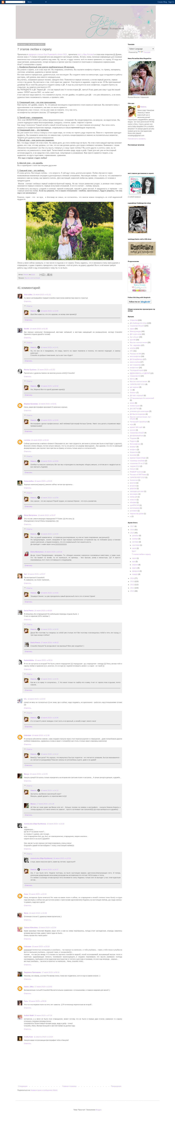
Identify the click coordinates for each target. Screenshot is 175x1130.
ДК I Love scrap (135, 334)
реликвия (133, 511)
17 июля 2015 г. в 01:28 (45, 804)
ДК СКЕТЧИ (134, 409)
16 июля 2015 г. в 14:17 (49, 870)
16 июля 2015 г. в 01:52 (46, 370)
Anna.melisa (29, 481)
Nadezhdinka (29, 660)
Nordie (26, 329)
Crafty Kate (28, 1037)
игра (131, 424)
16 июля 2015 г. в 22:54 (47, 928)
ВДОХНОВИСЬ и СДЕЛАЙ (140, 373)
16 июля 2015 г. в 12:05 (39, 774)
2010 (132, 591)
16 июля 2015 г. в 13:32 (55, 824)
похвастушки (135, 406)
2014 (132, 578)
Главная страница (69, 1086)
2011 (132, 588)
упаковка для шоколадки (139, 411)
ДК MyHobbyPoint (136, 436)
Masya (26, 774)
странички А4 (135, 376)
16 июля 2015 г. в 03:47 (47, 515)
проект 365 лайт (136, 427)
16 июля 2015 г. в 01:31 (42, 295)
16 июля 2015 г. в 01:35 (39, 329)
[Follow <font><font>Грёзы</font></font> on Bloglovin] (139, 303)
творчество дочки (136, 514)
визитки (133, 483)
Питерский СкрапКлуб (138, 422)
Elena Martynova (30, 515)
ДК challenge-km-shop (138, 323)
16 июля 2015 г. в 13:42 (49, 386)
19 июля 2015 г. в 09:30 (37, 1001)
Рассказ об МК (135, 354)
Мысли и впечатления (32, 278)
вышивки (133, 455)
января (135, 574)
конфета (133, 450)
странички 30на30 (137, 326)
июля (134, 548)
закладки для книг (137, 491)
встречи (133, 486)
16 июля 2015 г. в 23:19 (53, 552)
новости (133, 500)
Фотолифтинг (135, 444)
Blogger (98, 1110)
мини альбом (135, 362)
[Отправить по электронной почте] (40, 274)
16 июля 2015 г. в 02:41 (47, 404)
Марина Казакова (31, 404)
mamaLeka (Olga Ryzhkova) (35, 824)
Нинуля (133, 469)
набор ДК (133, 497)
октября (135, 542)
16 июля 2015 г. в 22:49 (38, 913)
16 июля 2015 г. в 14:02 (49, 593)
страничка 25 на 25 (137, 463)
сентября (136, 545)
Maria (26, 913)
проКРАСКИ (134, 505)
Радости (133, 441)
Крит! (134, 551)
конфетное (134, 368)
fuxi (25, 574)
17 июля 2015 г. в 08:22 (50, 643)
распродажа (134, 508)
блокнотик (134, 452)
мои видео (134, 494)
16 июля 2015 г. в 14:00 (49, 534)
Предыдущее (116, 1086)
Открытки (133, 320)
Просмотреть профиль (137, 139)
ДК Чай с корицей (136, 395)
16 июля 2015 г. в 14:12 (49, 754)
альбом (133, 348)
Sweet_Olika (29, 987)
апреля (135, 565)
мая (134, 562)
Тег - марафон (135, 345)
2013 (132, 581)
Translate (146, 52)
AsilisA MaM (29, 1016)
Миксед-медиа (135, 331)
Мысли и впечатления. (139, 382)
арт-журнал (134, 387)
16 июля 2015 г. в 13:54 (49, 498)
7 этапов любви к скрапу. (141, 554)
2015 (132, 533)
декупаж (133, 488)
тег (131, 390)
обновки (133, 502)
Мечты (132, 379)
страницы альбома (137, 461)
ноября (135, 539)
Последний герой (136, 370)
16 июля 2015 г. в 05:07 (36, 574)
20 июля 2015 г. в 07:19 (43, 1016)
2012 (132, 585)
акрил (132, 329)
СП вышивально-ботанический (142, 398)
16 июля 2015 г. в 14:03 (49, 629)
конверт (133, 447)
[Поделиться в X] (46, 274)
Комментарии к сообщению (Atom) (44, 1090)
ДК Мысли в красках (137, 414)
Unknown (27, 735)
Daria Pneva (28, 611)
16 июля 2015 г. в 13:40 (49, 311)
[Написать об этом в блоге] (43, 274)
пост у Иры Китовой (86, 54)
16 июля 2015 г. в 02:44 (40, 440)
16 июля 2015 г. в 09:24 (43, 660)
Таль (26, 1001)
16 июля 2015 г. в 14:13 (49, 790)
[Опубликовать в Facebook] (48, 274)
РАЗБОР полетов (136, 472)
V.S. (25, 699)
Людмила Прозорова (32, 972)
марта (134, 568)
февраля (136, 571)
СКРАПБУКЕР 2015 (137, 477)
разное (132, 430)
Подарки (133, 438)
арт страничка (135, 365)
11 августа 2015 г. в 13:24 (43, 1037)
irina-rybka (28, 295)
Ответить (27, 301)
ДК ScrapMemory (136, 359)
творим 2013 (135, 466)
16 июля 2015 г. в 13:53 (49, 461)
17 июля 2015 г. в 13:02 (43, 987)
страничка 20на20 (137, 433)
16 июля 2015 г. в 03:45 (43, 481)
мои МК (133, 340)
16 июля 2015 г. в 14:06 (49, 718)
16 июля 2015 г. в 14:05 (49, 679)
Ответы (29, 306)
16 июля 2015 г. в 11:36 (40, 735)
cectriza (27, 440)
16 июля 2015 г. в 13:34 (62, 858)
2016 (132, 530)
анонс (132, 403)
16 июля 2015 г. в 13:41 (49, 347)
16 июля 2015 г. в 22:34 (37, 894)
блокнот (133, 393)
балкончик (134, 480)
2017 (132, 526)
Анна (26, 894)
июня (134, 558)
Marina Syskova (30, 370)
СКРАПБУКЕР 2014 (137, 384)
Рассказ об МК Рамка (138, 475)
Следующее (22, 1086)
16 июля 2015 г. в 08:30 (43, 611)
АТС (131, 351)
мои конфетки (135, 356)
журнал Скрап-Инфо (138, 458)
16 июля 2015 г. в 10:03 (36, 699)
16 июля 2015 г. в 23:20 (41, 947)
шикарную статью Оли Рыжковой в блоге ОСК (47, 54)
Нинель (33, 311)
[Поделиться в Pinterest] (51, 274)
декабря (135, 536)
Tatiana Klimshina (31, 928)
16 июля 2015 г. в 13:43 (49, 420)
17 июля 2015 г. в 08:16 (50, 972)
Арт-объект (134, 337)
